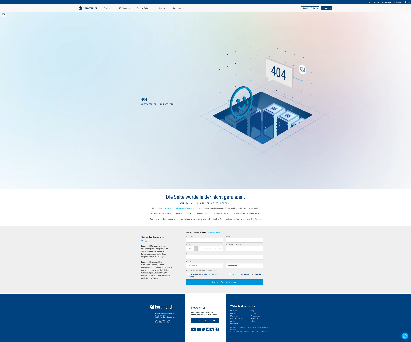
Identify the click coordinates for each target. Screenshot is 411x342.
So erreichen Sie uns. (252, 219)
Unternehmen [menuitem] (386, 2)
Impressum (234, 327)
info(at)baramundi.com (163, 322)
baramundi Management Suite (179, 208)
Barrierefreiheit (257, 327)
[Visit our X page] (203, 330)
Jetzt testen (326, 8)
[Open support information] (405, 336)
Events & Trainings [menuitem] (144, 8)
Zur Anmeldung (205, 320)
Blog (252, 311)
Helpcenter (254, 318)
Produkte (233, 313)
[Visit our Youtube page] (193, 329)
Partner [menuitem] (162, 8)
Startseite (233, 311)
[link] (88, 8)
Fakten (253, 321)
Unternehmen (255, 316)
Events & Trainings (236, 318)
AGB (249, 327)
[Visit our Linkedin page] (199, 330)
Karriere (253, 313)
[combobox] (192, 248)
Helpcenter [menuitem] (398, 2)
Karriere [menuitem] (376, 2)
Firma (192, 254)
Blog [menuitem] (369, 2)
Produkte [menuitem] (107, 8)
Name (232, 237)
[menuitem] (406, 2)
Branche (193, 262)
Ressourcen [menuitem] (177, 8)
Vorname (193, 237)
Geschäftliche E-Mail (237, 245)
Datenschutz (243, 327)
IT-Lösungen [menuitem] (124, 8)
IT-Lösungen (234, 316)
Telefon (192, 245)
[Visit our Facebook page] (208, 330)
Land (231, 262)
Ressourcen (234, 324)
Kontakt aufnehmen (310, 8)
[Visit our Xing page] (212, 330)
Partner (232, 321)
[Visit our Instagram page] (217, 330)
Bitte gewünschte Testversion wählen (203, 271)
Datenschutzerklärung (213, 232)
